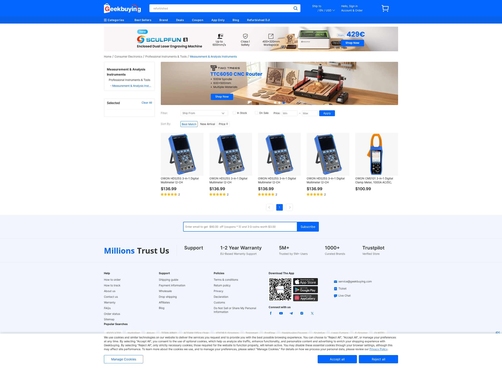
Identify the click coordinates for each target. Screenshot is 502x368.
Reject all (378, 359)
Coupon (197, 20)
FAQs (107, 308)
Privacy (218, 291)
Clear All (147, 102)
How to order (112, 279)
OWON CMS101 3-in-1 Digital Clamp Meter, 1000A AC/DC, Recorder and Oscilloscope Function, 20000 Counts (374, 180)
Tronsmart (252, 332)
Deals (180, 20)
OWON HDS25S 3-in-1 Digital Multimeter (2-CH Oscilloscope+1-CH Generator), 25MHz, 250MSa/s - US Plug (229, 180)
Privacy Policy (378, 349)
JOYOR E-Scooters (227, 332)
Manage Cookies (123, 359)
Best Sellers (143, 20)
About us (109, 291)
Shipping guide (168, 279)
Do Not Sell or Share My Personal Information (235, 309)
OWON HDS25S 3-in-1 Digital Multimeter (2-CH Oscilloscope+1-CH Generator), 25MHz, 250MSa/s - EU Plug (181, 180)
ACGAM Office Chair (196, 332)
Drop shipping (168, 296)
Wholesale (165, 291)
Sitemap (109, 319)
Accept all (337, 359)
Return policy (222, 285)
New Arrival (207, 124)
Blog (236, 20)
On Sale (264, 112)
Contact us (111, 296)
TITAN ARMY (169, 332)
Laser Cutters (340, 332)
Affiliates (164, 302)
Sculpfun (319, 332)
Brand (163, 20)
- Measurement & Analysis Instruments (131, 85)
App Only (218, 20)
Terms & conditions (226, 279)
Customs (219, 302)
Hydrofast (134, 332)
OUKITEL (379, 332)
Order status (112, 313)
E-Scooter (361, 332)
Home (107, 56)
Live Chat (344, 295)
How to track (112, 285)
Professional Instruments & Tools (166, 56)
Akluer (151, 332)
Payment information (172, 285)
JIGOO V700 (113, 332)
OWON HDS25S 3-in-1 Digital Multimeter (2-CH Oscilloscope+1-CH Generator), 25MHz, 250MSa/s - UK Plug (278, 180)
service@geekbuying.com (355, 281)
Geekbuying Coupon (294, 332)
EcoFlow (270, 332)
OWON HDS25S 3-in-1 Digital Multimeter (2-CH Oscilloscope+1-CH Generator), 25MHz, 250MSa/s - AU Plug (326, 180)
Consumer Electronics (128, 56)
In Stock (242, 112)
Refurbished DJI (258, 20)
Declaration (221, 296)
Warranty (109, 302)
